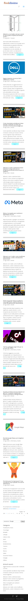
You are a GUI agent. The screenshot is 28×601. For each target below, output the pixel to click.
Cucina (4, 548)
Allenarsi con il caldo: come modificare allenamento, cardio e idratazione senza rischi (14, 258)
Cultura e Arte (6, 537)
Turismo (5, 546)
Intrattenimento (7, 544)
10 (17, 513)
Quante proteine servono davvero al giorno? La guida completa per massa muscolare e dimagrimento (13, 393)
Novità (19, 81)
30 (21, 513)
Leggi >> (20, 54)
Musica (5, 551)
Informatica (14, 81)
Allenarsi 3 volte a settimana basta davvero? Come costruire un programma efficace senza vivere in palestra (13, 169)
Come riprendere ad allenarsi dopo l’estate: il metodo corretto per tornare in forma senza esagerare (13, 125)
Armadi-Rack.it (12, 508)
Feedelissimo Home (8, 527)
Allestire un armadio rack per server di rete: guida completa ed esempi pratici (13, 35)
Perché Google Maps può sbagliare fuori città (13, 438)
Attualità (5, 532)
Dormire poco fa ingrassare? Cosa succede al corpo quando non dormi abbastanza (13, 482)
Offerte (5, 560)
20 (19, 513)
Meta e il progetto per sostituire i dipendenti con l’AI (13, 213)
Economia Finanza (7, 555)
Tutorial (12, 38)
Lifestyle (5, 534)
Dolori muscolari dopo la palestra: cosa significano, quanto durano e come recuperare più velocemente (13, 302)
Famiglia (5, 558)
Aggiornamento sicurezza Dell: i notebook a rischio (12, 79)
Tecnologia (6, 530)
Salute (4, 553)
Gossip (5, 541)
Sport (4, 539)
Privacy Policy (20, 599)
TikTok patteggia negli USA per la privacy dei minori (13, 347)
